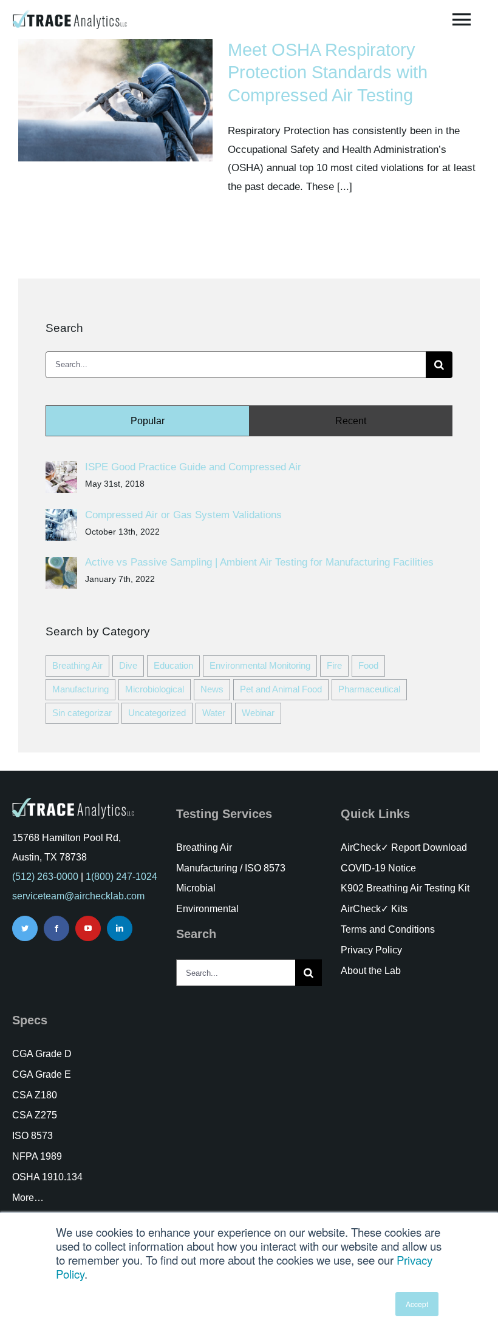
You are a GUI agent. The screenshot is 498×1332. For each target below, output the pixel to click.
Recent (350, 421)
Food (368, 665)
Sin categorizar (82, 713)
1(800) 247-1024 (121, 876)
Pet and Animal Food (281, 689)
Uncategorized (157, 713)
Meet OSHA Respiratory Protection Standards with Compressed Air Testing (328, 72)
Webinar (258, 713)
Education (173, 665)
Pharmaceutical (369, 689)
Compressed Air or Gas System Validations (183, 515)
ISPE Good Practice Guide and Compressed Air (193, 467)
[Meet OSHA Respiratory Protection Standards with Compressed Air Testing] (115, 100)
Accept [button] (417, 1304)
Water (213, 713)
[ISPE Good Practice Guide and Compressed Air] (61, 470)
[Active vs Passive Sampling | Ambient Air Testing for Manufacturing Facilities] (61, 566)
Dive (128, 665)
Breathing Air (77, 665)
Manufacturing (80, 689)
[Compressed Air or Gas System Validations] (61, 518)
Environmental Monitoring (260, 665)
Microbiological (154, 689)
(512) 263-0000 (45, 876)
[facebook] (56, 928)
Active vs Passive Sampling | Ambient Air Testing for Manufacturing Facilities (259, 562)
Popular (148, 421)
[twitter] (25, 928)
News (211, 689)
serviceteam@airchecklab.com (78, 896)
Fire (334, 665)
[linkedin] (119, 928)
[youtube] (88, 928)
